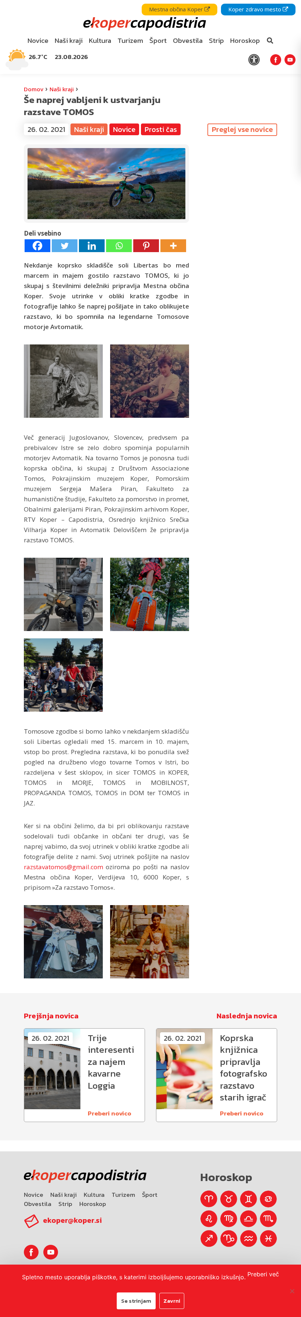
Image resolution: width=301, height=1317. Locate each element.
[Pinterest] (146, 245)
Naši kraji (62, 89)
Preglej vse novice (242, 129)
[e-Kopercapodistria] (143, 24)
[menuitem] (38, 41)
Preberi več (263, 1274)
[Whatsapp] (119, 245)
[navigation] (150, 37)
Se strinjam (136, 1300)
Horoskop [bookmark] (245, 40)
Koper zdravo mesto (255, 9)
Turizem (123, 1194)
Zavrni (171, 1300)
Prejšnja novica (51, 1015)
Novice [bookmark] (38, 40)
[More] (173, 245)
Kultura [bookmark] (100, 40)
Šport (149, 1194)
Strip (65, 1204)
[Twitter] (64, 245)
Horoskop (92, 1204)
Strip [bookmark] (216, 40)
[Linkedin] (92, 245)
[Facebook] (37, 245)
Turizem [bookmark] (130, 40)
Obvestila (37, 1204)
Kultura (94, 1194)
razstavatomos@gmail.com (63, 867)
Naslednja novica (247, 1015)
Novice (33, 1194)
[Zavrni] (291, 1291)
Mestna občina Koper (176, 9)
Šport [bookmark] (158, 40)
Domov (33, 89)
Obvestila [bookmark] (188, 40)
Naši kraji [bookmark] (69, 40)
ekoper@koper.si (72, 1220)
